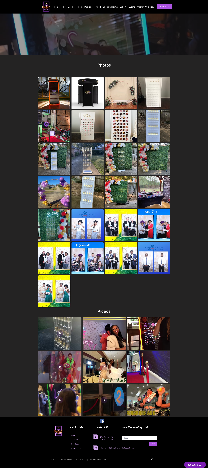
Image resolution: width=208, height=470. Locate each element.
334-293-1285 (106, 439)
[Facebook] (102, 421)
